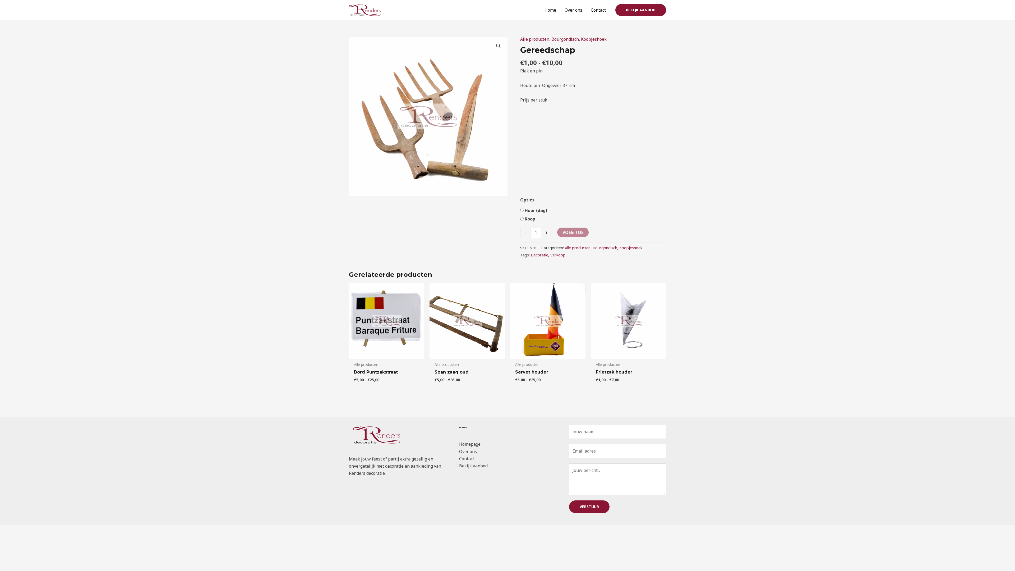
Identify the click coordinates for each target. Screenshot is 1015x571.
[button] (640, 10)
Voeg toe (572, 232)
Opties (527, 200)
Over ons (573, 10)
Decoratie (539, 254)
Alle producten (534, 39)
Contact (598, 10)
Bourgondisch (565, 39)
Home (550, 10)
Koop (530, 219)
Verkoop (557, 254)
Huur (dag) (536, 210)
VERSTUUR (589, 506)
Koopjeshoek (594, 39)
